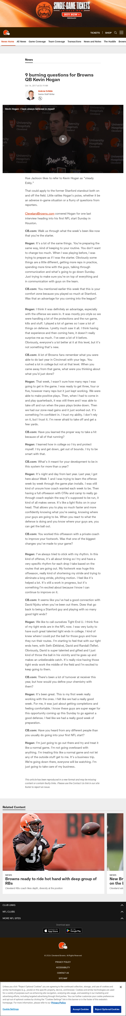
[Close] (120, 987)
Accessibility (63, 967)
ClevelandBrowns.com (39, 213)
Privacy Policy (63, 962)
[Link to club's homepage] (6, 31)
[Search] (115, 32)
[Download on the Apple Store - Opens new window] (51, 931)
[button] (63, 139)
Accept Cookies (81, 1009)
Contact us (63, 973)
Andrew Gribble (45, 91)
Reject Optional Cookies (107, 1009)
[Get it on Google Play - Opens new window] (74, 932)
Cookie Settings (11, 1009)
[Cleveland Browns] (63, 946)
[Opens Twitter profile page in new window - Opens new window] (40, 98)
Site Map (63, 978)
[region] (63, 999)
